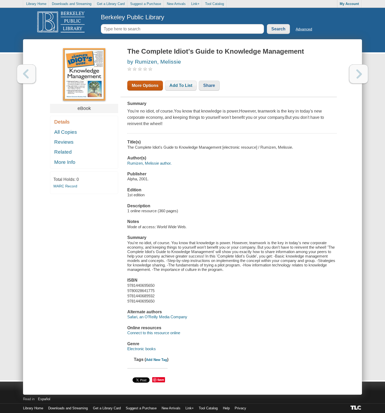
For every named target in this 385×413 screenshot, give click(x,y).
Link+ (195, 4)
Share (209, 85)
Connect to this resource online (153, 333)
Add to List (180, 85)
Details (62, 122)
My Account (349, 4)
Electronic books (141, 349)
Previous (26, 73)
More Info (64, 162)
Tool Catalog (214, 4)
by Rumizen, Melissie (154, 62)
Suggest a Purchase (145, 4)
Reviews (64, 142)
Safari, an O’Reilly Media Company (157, 317)
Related (63, 152)
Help (226, 408)
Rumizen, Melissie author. (149, 163)
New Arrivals (176, 4)
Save (160, 380)
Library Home (36, 4)
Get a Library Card (111, 4)
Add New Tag (156, 360)
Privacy (240, 408)
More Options (145, 85)
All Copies (65, 132)
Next (358, 73)
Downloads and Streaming (71, 4)
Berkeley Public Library (132, 17)
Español (44, 399)
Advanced (304, 29)
